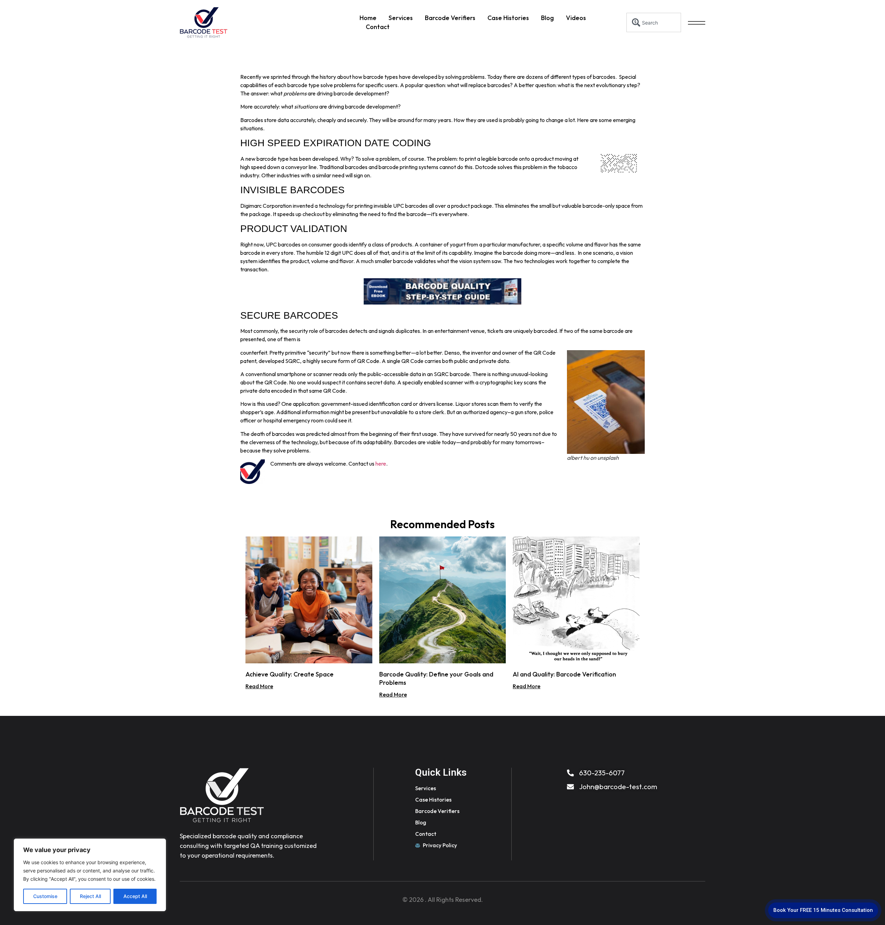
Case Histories (508, 18)
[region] (90, 875)
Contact (378, 27)
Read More (259, 686)
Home (368, 18)
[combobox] (653, 22)
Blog (547, 18)
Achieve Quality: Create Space (289, 674)
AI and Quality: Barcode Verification (564, 674)
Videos (576, 18)
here (380, 463)
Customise (45, 896)
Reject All (90, 896)
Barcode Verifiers (450, 18)
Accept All (135, 896)
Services (401, 18)
